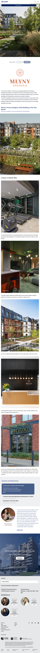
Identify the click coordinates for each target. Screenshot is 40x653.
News (2, 624)
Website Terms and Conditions (15, 650)
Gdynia (15, 622)
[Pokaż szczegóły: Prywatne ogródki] (31, 144)
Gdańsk (15, 624)
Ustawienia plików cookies (35, 650)
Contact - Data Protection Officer (25, 650)
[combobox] (20, 581)
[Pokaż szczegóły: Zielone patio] (14, 148)
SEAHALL (20, 558)
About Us (2, 622)
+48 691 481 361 (14, 613)
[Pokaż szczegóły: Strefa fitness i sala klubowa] (35, 163)
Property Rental (4, 625)
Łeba (15, 625)
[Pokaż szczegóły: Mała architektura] (19, 164)
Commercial (27, 62)
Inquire (14, 604)
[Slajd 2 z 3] (20, 58)
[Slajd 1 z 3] (18, 58)
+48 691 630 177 (14, 602)
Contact (2, 631)
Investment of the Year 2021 (10, 501)
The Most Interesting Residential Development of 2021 (18, 496)
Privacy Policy (8, 650)
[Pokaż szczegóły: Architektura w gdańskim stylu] (25, 129)
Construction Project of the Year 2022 (13, 485)
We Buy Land (3, 628)
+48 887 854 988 (34, 602)
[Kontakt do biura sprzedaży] (38, 5)
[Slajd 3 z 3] (21, 58)
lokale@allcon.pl (5, 595)
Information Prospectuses (5, 629)
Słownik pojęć (3, 634)
